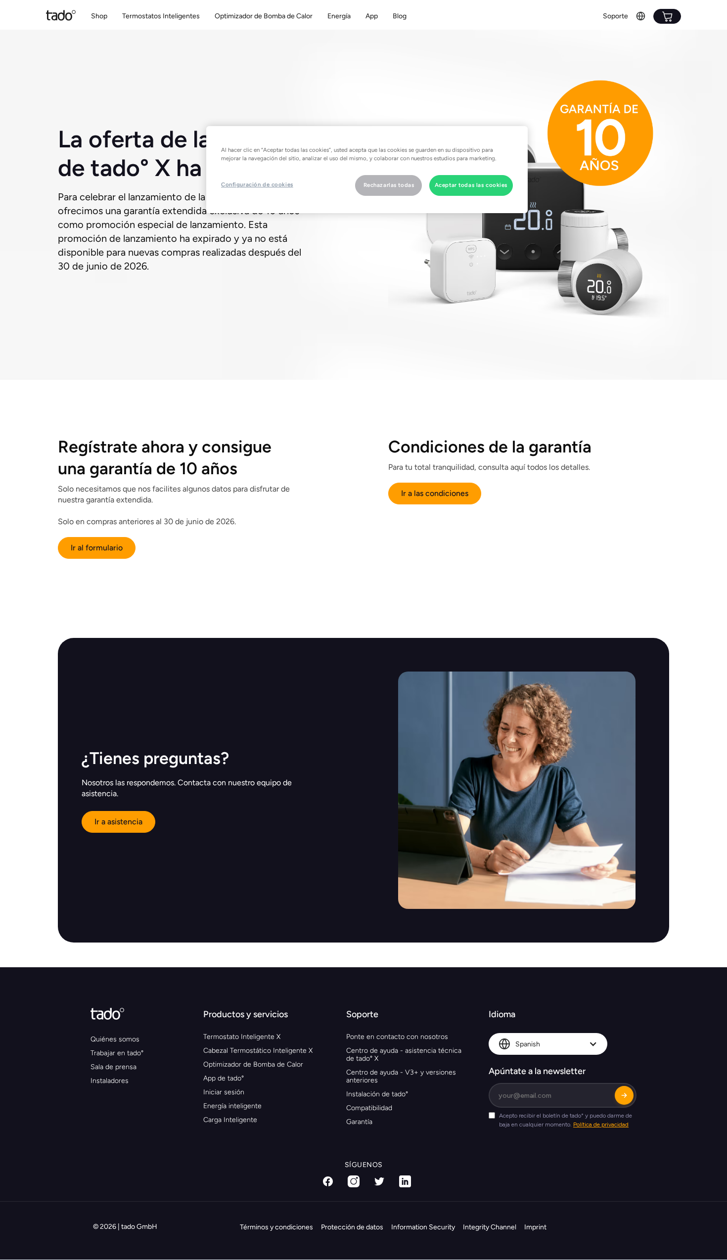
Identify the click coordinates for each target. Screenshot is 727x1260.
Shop (99, 16)
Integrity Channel (489, 1227)
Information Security (423, 1227)
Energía (339, 16)
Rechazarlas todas (389, 184)
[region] (367, 169)
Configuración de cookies (257, 184)
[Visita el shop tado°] (667, 16)
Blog (400, 16)
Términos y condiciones (276, 1227)
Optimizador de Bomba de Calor (264, 16)
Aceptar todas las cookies (471, 184)
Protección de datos (352, 1227)
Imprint (535, 1227)
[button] (161, 16)
